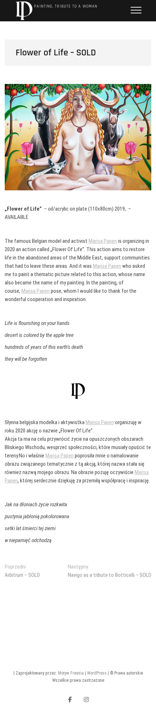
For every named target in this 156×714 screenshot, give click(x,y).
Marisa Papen (103, 241)
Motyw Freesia (71, 673)
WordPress (97, 673)
